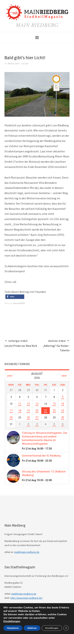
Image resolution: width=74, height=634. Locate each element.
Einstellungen (11, 621)
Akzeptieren (13, 628)
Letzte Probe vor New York (20, 343)
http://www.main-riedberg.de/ (26, 598)
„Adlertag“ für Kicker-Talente (56, 345)
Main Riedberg (37, 24)
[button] (14, 296)
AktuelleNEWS (19, 303)
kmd (26, 63)
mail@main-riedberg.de (26, 552)
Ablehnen (32, 628)
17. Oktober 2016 (11, 63)
